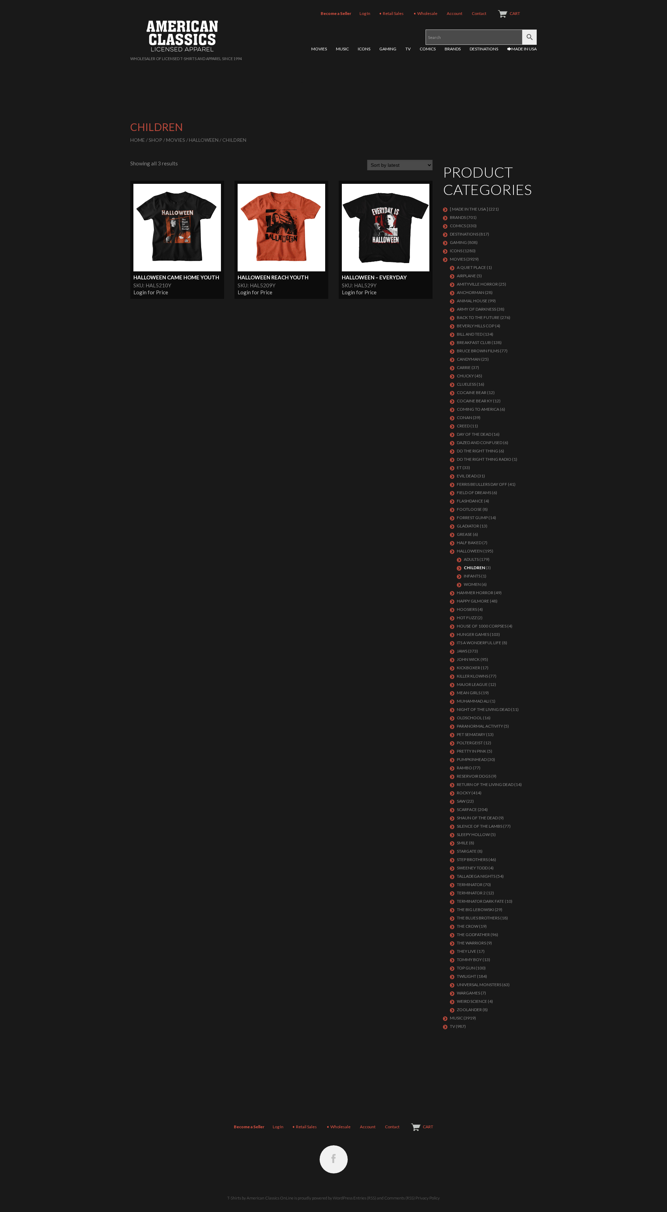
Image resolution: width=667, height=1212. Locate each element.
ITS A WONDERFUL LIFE (479, 642)
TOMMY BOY (469, 959)
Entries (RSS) (364, 1198)
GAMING (387, 48)
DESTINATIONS (484, 48)
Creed (463, 425)
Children (474, 567)
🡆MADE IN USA (522, 48)
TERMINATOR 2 (471, 892)
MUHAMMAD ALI (473, 701)
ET (459, 467)
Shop (155, 140)
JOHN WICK (468, 659)
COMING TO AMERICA (478, 409)
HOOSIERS (467, 609)
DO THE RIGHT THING (477, 450)
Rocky (464, 792)
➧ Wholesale (425, 13)
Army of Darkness (476, 309)
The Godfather (473, 934)
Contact (479, 13)
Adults (471, 559)
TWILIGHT (466, 976)
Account (454, 13)
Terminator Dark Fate (480, 901)
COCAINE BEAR (471, 392)
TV (408, 48)
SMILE (462, 842)
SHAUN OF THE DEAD (477, 817)
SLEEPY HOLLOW (473, 834)
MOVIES (319, 48)
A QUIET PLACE (471, 267)
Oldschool (469, 717)
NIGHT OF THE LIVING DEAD (483, 709)
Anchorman (470, 292)
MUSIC (342, 48)
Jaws (462, 651)
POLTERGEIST (470, 742)
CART (515, 13)
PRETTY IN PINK (471, 751)
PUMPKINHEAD (472, 759)
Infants (472, 576)
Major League (472, 684)
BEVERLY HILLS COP (475, 325)
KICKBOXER (468, 667)
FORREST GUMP (472, 517)
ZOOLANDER (469, 1009)
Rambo (464, 767)
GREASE (464, 534)
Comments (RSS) (399, 1198)
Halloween (204, 140)
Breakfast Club (474, 342)
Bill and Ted (470, 334)
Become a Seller (336, 13)
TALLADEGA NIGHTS (476, 876)
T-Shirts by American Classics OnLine (260, 1198)
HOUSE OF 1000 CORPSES (482, 626)
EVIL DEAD (467, 475)
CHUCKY (465, 375)
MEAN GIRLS (468, 692)
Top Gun (466, 968)
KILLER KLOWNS (472, 676)
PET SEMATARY (471, 734)
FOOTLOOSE (469, 509)
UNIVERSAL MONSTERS (479, 984)
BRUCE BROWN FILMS (478, 350)
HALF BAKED (469, 542)
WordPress (343, 1198)
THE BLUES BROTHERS (478, 917)
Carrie (464, 367)
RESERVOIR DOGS (474, 776)
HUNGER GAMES (473, 634)
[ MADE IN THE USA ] (469, 209)
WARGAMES (468, 993)
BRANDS (453, 48)
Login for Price (150, 292)
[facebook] (334, 1159)
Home (137, 140)
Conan (464, 417)
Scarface (467, 809)
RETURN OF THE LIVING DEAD (485, 784)
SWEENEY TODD (472, 867)
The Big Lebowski (475, 909)
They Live (466, 951)
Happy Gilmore (473, 601)
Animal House (472, 300)
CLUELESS (466, 384)
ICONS (364, 48)
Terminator (470, 884)
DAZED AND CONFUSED (479, 442)
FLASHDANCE (470, 500)
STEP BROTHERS (472, 859)
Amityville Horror (477, 284)
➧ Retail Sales (391, 13)
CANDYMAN (468, 359)
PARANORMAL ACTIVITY (480, 726)
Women (472, 584)
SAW (461, 801)
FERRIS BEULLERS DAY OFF (482, 484)
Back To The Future (478, 317)
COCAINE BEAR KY (474, 400)
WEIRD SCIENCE (472, 1001)
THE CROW (467, 926)
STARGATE (467, 851)
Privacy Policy (427, 1198)
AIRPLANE (466, 275)
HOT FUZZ (467, 617)
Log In (365, 13)
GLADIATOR (468, 526)
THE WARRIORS (471, 942)
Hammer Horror (475, 592)
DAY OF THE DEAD (474, 434)
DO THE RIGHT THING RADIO (484, 459)
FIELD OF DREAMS (474, 492)
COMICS (428, 48)
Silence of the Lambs (479, 826)
